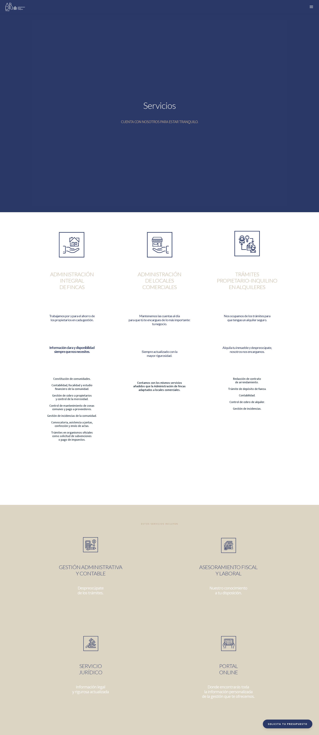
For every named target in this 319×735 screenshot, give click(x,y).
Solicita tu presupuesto (287, 724)
